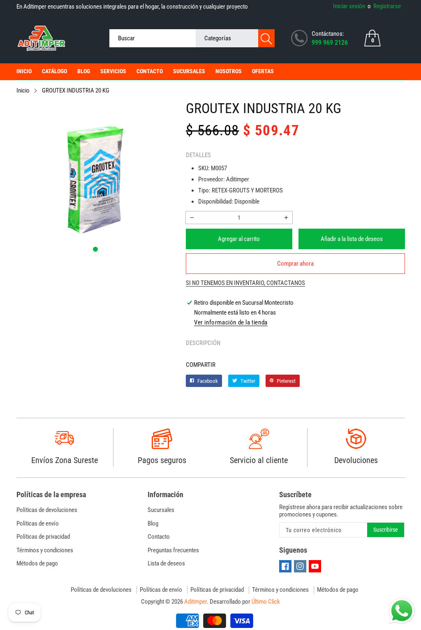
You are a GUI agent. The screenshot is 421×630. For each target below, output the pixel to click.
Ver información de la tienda (231, 322)
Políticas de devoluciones (46, 510)
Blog (83, 71)
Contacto (149, 71)
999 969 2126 (330, 42)
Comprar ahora (295, 263)
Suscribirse (385, 529)
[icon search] (266, 38)
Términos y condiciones (44, 550)
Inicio (24, 71)
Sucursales (189, 71)
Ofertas (263, 71)
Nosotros (228, 71)
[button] (95, 249)
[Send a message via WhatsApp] (402, 611)
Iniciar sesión (349, 6)
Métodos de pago (37, 563)
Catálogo (54, 71)
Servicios (113, 71)
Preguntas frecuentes (173, 550)
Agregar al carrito (239, 239)
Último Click (266, 601)
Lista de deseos (166, 563)
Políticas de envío (37, 523)
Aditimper (195, 601)
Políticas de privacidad (43, 536)
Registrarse (384, 6)
